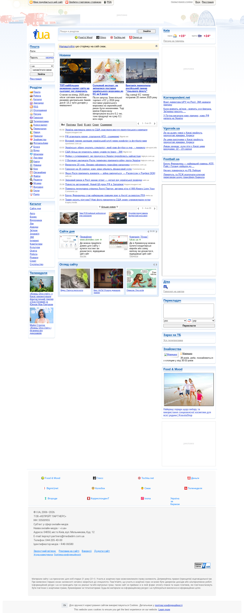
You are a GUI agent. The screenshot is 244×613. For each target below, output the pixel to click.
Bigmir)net (52, 488)
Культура (35, 247)
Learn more (164, 609)
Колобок (100, 488)
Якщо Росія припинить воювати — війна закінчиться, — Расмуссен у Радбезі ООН (110, 173)
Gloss (103, 37)
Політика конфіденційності (67, 554)
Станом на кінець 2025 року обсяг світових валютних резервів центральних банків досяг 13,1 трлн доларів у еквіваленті (75, 94)
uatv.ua (68, 176)
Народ (36, 132)
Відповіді (38, 187)
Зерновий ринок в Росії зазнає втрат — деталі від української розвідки (103, 180)
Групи (36, 190)
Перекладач (172, 300)
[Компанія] (118, 241)
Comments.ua (139, 169)
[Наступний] (155, 123)
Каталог (37, 99)
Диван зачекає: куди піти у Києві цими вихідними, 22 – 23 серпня (184, 147)
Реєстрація (208, 2)
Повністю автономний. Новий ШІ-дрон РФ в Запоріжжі (94, 184)
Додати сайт (102, 551)
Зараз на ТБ (172, 335)
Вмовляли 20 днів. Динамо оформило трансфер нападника (97, 164)
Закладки (38, 103)
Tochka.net (119, 37)
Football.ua (171, 159)
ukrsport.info (151, 148)
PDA (109, 2)
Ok (64, 605)
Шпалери (38, 154)
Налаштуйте (67, 46)
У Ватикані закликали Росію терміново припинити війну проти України (102, 160)
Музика (37, 183)
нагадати (50, 57)
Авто (32, 213)
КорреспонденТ (100, 498)
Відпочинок (36, 220)
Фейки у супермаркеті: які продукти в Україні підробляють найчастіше (103, 156)
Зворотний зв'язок (45, 551)
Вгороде (52, 498)
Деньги (195, 478)
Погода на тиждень (173, 41)
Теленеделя (38, 273)
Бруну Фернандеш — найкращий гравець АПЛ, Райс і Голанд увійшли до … (188, 165)
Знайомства (172, 349)
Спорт (33, 261)
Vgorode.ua (171, 128)
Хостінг (83, 256)
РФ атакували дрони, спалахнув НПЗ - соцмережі (92, 136)
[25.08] (148, 231)
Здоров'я (34, 233)
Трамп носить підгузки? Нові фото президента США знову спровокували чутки (107, 199)
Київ (166, 30)
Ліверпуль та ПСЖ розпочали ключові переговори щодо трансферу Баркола (184, 176)
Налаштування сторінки (182, 2)
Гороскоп (38, 117)
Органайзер (39, 172)
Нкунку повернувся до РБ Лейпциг (182, 170)
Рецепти (37, 179)
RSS (35, 106)
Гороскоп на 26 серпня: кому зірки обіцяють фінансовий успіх (98, 169)
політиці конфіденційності (169, 605)
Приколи (38, 136)
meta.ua (149, 195)
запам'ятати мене (42, 70)
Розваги (34, 257)
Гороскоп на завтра (173, 291)
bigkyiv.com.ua (147, 156)
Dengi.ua (137, 37)
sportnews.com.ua (73, 143)
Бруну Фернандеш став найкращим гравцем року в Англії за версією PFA (105, 195)
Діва (166, 281)
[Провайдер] (68, 241)
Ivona (148, 498)
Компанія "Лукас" (139, 236)
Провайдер (86, 236)
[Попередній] (138, 123)
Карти (36, 161)
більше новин (108, 207)
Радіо (36, 194)
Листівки (38, 157)
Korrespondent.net (176, 97)
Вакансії (87, 551)
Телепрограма (41, 121)
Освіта (33, 250)
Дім (32, 223)
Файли (36, 176)
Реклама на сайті (69, 551)
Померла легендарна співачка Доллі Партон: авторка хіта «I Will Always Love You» (110, 188)
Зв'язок (34, 230)
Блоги (36, 146)
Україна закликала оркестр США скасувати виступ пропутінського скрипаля (106, 129)
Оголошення (40, 110)
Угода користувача (43, 554)
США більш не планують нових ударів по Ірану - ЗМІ (94, 151)
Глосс (100, 478)
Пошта (34, 46)
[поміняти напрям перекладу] (189, 320)
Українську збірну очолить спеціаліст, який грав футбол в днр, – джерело (105, 147)
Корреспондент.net (73, 132)
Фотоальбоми (40, 143)
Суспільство (36, 264)
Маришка (187, 353)
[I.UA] (41, 34)
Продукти (134, 256)
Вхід (197, 2)
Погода (37, 114)
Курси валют (40, 125)
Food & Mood (172, 369)
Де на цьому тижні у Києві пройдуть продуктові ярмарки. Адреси (182, 134)
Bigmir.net (124, 136)
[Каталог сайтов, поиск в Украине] (202, 565)
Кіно (35, 168)
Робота (37, 95)
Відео (36, 150)
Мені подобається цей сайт (48, 2)
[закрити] (156, 46)
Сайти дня (35, 208)
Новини (37, 165)
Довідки (34, 227)
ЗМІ (32, 237)
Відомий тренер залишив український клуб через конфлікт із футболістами (106, 140)
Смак (148, 488)
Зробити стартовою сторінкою (85, 2)
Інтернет (34, 240)
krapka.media (71, 202)
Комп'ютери (36, 244)
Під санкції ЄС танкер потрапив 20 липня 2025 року (141, 90)
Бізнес (33, 216)
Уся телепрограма (173, 340)
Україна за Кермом (173, 499)
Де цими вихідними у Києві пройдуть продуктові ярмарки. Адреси (183, 141)
